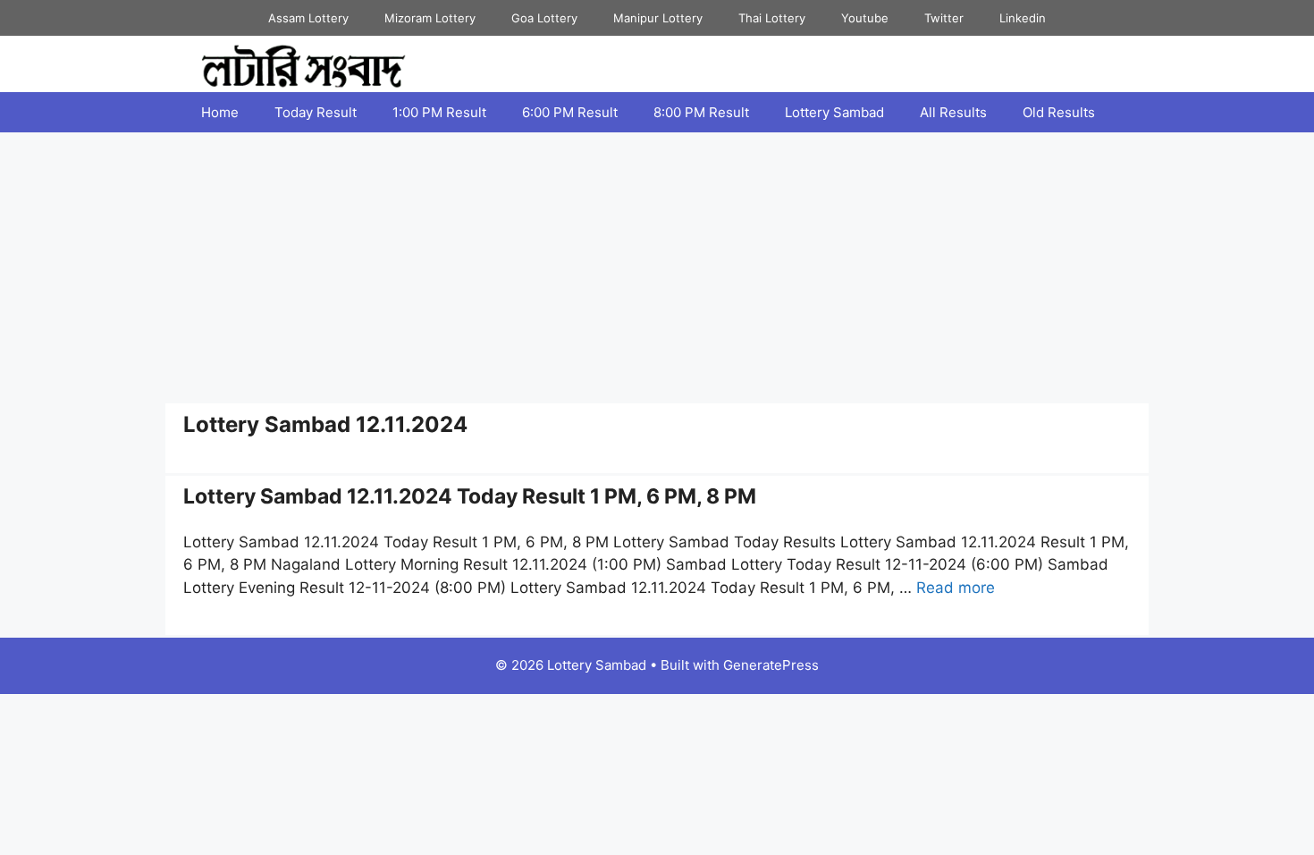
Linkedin (1022, 18)
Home (220, 112)
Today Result (315, 112)
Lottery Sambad (834, 112)
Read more (955, 588)
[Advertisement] (657, 266)
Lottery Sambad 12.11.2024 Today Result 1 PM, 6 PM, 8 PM (469, 496)
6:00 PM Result (570, 112)
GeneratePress (771, 664)
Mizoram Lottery (430, 18)
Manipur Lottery (658, 18)
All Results (953, 112)
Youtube (865, 18)
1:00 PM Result (439, 112)
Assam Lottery (308, 18)
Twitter (944, 18)
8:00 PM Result (701, 112)
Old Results (1059, 112)
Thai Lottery (771, 18)
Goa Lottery (544, 18)
